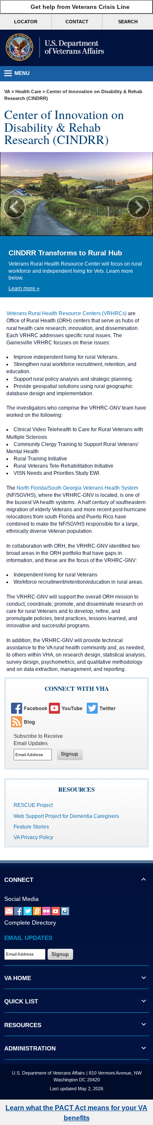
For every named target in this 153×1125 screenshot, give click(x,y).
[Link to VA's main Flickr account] (46, 911)
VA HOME (17, 978)
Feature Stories (31, 827)
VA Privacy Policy (33, 837)
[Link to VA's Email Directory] (9, 911)
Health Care (28, 91)
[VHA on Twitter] (105, 708)
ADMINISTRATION (30, 1048)
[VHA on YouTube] (67, 708)
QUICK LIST (21, 1001)
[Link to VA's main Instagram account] (65, 911)
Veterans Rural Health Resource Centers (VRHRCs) (66, 313)
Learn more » (24, 288)
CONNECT (19, 879)
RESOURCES (22, 1025)
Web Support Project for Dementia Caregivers (66, 816)
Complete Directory (30, 922)
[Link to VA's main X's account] (27, 911)
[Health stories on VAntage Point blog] (29, 721)
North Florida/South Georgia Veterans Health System (77, 488)
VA (7, 91)
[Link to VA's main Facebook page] (18, 911)
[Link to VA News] (37, 911)
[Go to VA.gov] (53, 48)
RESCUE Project (33, 805)
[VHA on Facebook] (29, 708)
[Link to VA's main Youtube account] (55, 911)
